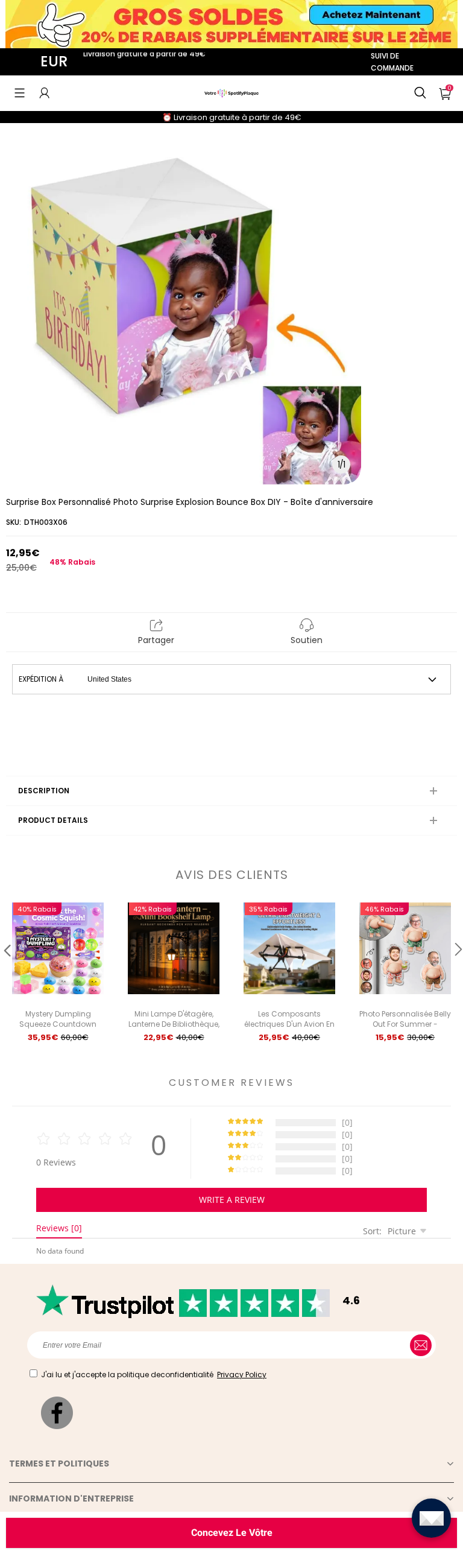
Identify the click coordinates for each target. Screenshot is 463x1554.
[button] (19, 92)
